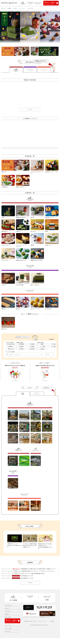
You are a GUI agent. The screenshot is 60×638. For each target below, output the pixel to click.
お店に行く (7, 608)
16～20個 (53, 346)
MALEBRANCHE (11, 344)
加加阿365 (11, 346)
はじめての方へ (8, 625)
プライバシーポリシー (43, 621)
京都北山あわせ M (5, 379)
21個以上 (42, 348)
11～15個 (42, 346)
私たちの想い (31, 8)
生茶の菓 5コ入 (4, 553)
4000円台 (21, 348)
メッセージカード (22, 8)
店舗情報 (9, 8)
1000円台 (32, 344)
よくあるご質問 (8, 628)
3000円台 (32, 346)
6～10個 (53, 344)
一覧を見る (30, 582)
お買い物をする (8, 605)
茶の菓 (14, 8)
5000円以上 (32, 348)
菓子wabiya (11, 348)
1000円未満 (21, 344)
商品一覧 (3, 8)
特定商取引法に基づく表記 (30, 621)
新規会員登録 (8, 617)
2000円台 (21, 346)
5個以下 (42, 344)
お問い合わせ (8, 631)
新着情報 (7, 614)
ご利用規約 (52, 621)
